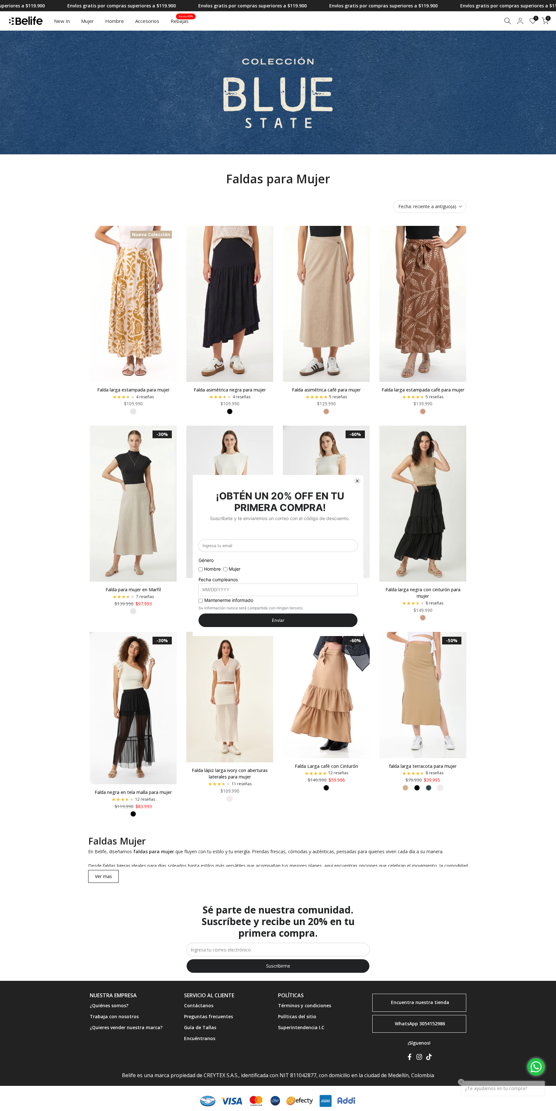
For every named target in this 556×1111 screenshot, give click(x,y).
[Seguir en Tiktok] (429, 1058)
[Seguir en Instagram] (419, 1058)
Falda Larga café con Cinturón (326, 766)
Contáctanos (198, 1005)
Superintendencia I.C (301, 1027)
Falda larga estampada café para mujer (423, 390)
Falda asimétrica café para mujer (326, 390)
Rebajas (182, 20)
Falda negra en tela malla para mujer (133, 792)
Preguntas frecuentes (208, 1016)
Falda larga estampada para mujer (133, 390)
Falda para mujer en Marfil (133, 589)
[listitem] (133, 611)
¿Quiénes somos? (109, 1005)
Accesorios (147, 21)
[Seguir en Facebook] (409, 1058)
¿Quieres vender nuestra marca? (126, 1027)
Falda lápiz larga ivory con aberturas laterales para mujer (230, 773)
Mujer (87, 21)
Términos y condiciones (304, 1005)
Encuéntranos (199, 1038)
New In (62, 21)
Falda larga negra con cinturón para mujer (422, 592)
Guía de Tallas (200, 1027)
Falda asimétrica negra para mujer (230, 390)
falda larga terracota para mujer (423, 766)
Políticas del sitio (297, 1016)
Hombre (114, 21)
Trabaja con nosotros (114, 1016)
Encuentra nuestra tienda (420, 1002)
